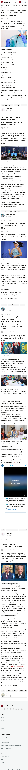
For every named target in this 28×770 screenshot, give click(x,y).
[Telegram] (7, 18)
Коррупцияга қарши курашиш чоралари (11, 745)
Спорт (22, 305)
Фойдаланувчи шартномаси (8, 737)
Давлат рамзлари (5, 742)
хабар (12, 296)
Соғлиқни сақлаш (7, 105)
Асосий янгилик (7, 211)
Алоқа (2, 759)
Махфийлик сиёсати (6, 739)
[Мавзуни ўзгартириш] (21, 2)
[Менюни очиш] (25, 2)
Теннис (4, 305)
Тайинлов (20, 5)
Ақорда (15, 5)
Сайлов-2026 (9, 5)
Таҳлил (3, 723)
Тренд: (2, 5)
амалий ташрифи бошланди (17, 666)
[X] (13, 18)
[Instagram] (2, 18)
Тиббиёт (17, 105)
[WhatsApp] (5, 18)
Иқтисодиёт (4, 725)
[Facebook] (10, 18)
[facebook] (10, 709)
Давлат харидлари (6, 748)
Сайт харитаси (5, 756)
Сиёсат (3, 720)
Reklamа (3, 762)
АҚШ (3, 530)
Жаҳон (2, 728)
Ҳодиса (25, 5)
